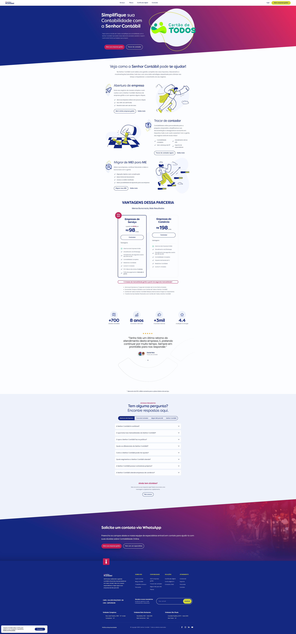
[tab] (126, 418)
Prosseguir (40, 629)
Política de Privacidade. (9, 630)
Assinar (187, 601)
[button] (118, 345)
